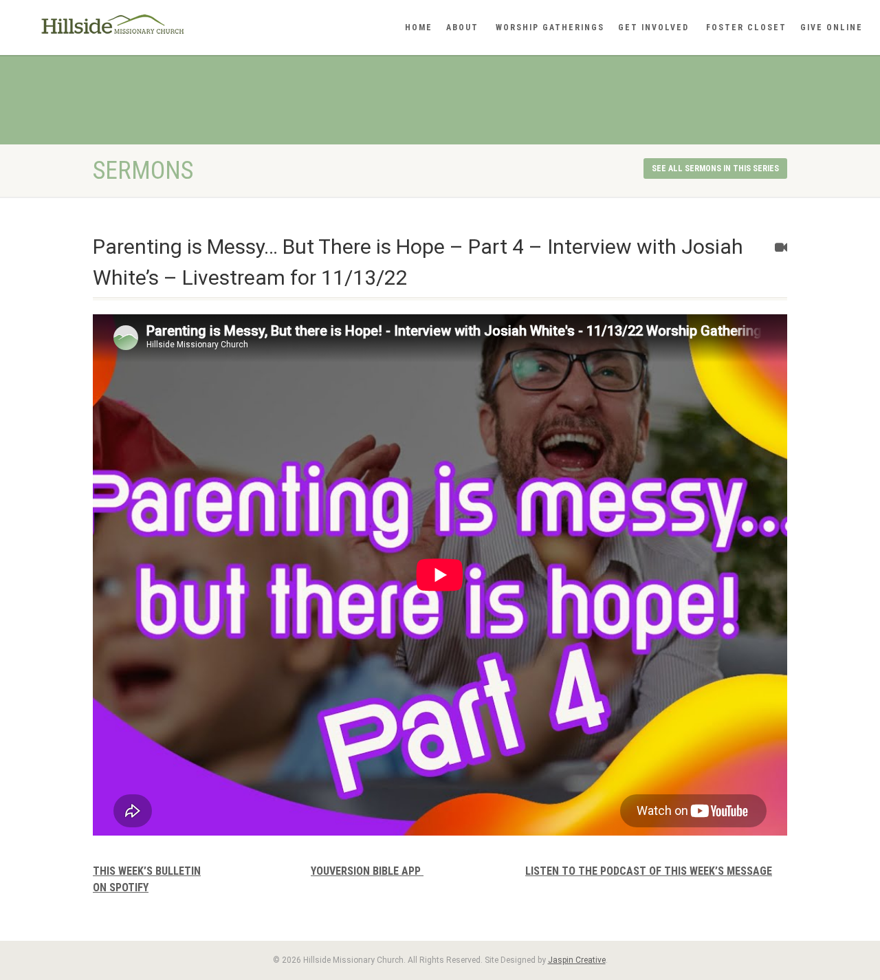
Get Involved (653, 27)
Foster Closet (746, 27)
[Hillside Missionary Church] (146, 24)
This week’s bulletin (147, 871)
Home (418, 27)
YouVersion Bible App (367, 871)
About (462, 27)
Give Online (831, 27)
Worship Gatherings (550, 27)
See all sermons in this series (715, 168)
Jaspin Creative (577, 960)
